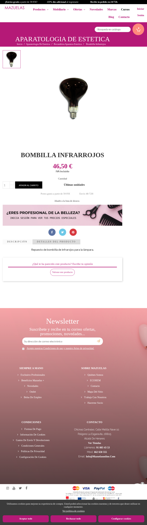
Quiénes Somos (95, 375)
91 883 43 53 (103, 447)
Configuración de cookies (32, 457)
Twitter (20, 488)
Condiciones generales (32, 445)
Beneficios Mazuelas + (32, 380)
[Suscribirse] (98, 341)
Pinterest (73, 232)
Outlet (32, 391)
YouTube (14, 488)
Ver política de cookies (73, 511)
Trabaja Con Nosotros (94, 397)
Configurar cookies (121, 518)
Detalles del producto (56, 241)
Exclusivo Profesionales (32, 375)
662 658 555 (100, 452)
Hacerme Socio (95, 403)
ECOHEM (95, 380)
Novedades (32, 386)
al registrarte (63, 2)
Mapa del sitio (95, 391)
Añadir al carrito (29, 185)
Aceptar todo (25, 518)
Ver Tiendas (94, 443)
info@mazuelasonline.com (100, 456)
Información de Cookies (32, 434)
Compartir (52, 232)
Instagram (7, 488)
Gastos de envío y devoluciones (32, 440)
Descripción (17, 241)
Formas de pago (32, 429)
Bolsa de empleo (32, 397)
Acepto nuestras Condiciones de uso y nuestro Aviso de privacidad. (60, 348)
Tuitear (62, 232)
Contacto (95, 386)
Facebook (26, 488)
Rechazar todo (73, 518)
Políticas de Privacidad (32, 451)
